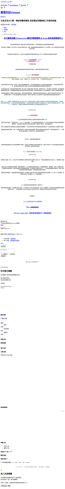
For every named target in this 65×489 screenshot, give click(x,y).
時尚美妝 (13, 24)
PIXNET (20, 467)
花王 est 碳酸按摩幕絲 (32, 207)
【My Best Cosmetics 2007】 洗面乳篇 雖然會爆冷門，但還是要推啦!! (32, 213)
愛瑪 (2, 225)
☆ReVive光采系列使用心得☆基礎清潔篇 (32, 201)
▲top (2, 243)
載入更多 (3, 246)
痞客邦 (9, 234)
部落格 (6, 29)
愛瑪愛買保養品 (14, 240)
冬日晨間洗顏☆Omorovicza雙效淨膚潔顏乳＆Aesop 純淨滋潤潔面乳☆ (33, 38)
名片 (5, 31)
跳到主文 (3, 16)
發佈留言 (3, 256)
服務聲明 (48, 467)
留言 (13, 234)
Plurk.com (62, 410)
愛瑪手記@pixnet (10, 12)
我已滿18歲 (3, 485)
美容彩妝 (13, 238)
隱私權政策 (41, 467)
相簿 (5, 27)
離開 (9, 485)
